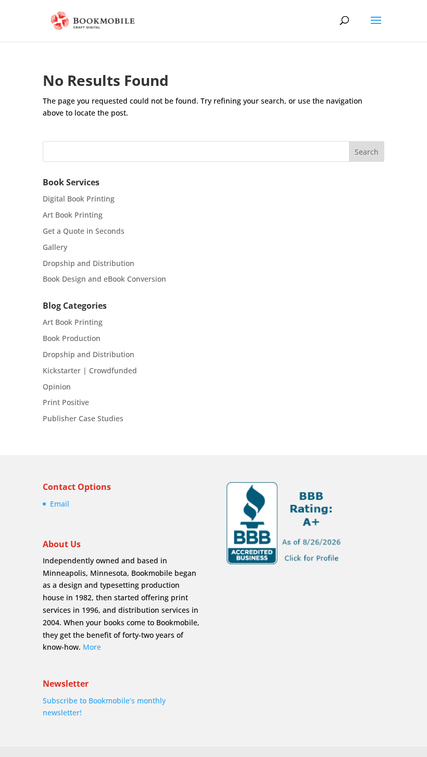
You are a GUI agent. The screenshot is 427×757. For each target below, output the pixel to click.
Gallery (55, 247)
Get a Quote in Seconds (83, 231)
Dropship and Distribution (88, 263)
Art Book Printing (73, 215)
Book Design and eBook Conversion (104, 279)
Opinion (57, 387)
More (92, 647)
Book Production (72, 338)
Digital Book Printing (79, 199)
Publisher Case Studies (83, 418)
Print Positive (66, 402)
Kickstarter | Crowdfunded (90, 370)
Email (59, 504)
